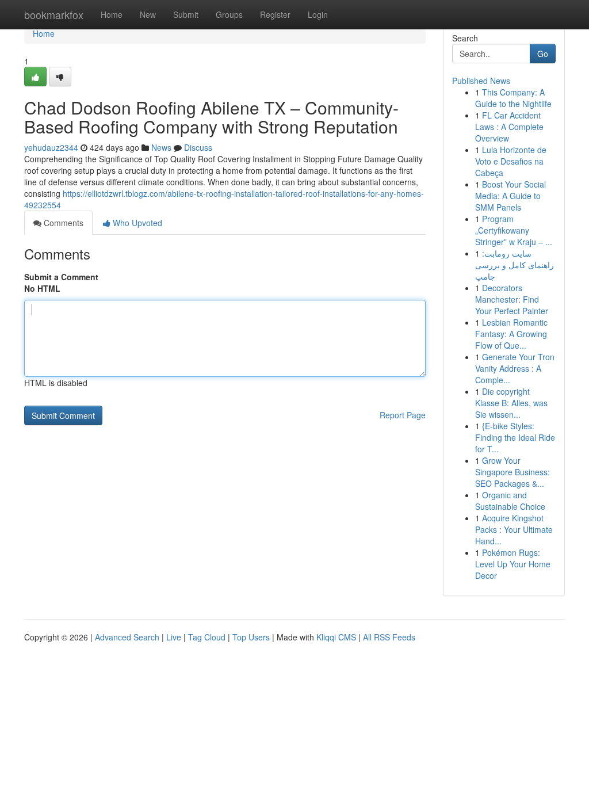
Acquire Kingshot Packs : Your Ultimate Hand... (514, 529)
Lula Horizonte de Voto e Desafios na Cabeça (510, 161)
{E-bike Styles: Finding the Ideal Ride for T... (515, 437)
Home (112, 14)
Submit (185, 14)
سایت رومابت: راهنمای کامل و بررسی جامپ (514, 264)
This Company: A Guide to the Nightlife (513, 97)
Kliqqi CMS (336, 637)
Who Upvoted (136, 222)
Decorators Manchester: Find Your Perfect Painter (511, 299)
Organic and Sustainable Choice (510, 500)
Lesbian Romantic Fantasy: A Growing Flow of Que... (511, 333)
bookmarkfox (53, 14)
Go (542, 53)
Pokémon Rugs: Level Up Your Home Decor (512, 564)
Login (318, 14)
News (161, 147)
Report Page (403, 415)
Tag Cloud (206, 637)
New (148, 14)
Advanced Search (127, 637)
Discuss (198, 147)
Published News (481, 80)
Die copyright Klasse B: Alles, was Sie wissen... (511, 403)
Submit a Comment (61, 277)
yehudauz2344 (51, 147)
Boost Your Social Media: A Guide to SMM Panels (510, 195)
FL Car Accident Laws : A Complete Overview (509, 126)
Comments (62, 222)
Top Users (251, 637)
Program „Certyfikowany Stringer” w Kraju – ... (513, 230)
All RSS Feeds (389, 637)
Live (173, 637)
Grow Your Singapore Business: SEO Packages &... (512, 472)
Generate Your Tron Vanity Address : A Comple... (514, 368)
